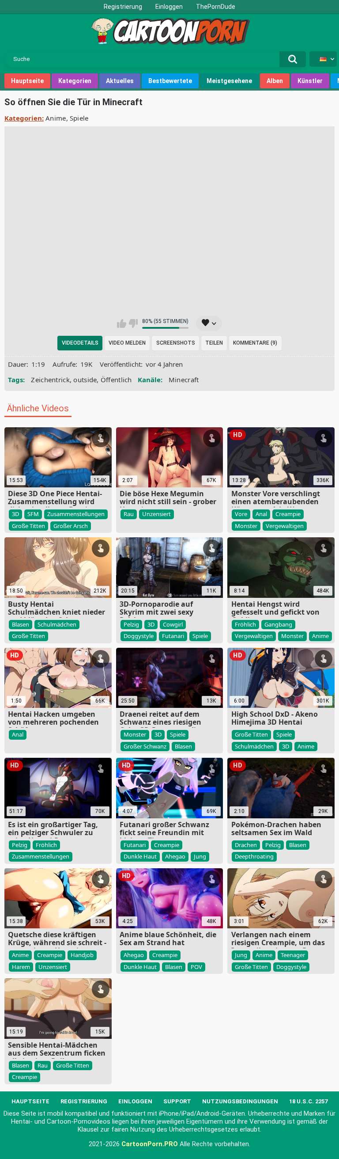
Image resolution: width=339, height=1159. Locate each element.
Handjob (82, 955)
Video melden (127, 343)
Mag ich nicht (133, 323)
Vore (241, 514)
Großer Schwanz (145, 746)
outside (85, 380)
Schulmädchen (57, 624)
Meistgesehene (229, 80)
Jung (200, 856)
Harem (21, 967)
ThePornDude (215, 6)
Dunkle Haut (140, 856)
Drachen (246, 845)
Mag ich (121, 323)
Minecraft (184, 380)
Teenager (293, 955)
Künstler (310, 80)
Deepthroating (254, 856)
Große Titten (28, 526)
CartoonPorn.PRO (149, 1144)
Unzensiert (156, 514)
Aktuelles (120, 80)
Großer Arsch (70, 526)
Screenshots (175, 343)
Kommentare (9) (255, 343)
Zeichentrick (50, 380)
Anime (55, 118)
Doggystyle (139, 636)
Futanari (173, 636)
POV (196, 967)
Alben (275, 80)
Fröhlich (245, 624)
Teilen (214, 343)
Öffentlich (116, 380)
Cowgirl (173, 624)
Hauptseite (27, 80)
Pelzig (131, 624)
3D (15, 514)
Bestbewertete (170, 80)
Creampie (288, 514)
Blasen (20, 624)
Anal (261, 514)
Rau (129, 514)
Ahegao (175, 856)
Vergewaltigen (285, 526)
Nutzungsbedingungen (240, 1101)
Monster (246, 526)
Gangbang (278, 624)
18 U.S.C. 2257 (308, 1101)
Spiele (79, 118)
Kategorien (74, 80)
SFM (33, 514)
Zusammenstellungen (76, 514)
